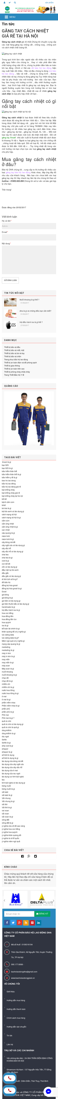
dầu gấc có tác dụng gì (11, 576)
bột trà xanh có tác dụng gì (13, 511)
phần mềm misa (8, 702)
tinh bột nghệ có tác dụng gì (13, 782)
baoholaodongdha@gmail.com (24, 971)
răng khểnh (6, 730)
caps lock (6, 536)
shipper (5, 748)
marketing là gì (8, 650)
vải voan (5, 813)
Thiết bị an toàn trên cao (14, 368)
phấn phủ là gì (8, 711)
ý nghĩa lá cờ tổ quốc (10, 838)
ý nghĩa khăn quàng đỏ (11, 835)
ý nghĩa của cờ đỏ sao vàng (13, 826)
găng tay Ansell (9, 137)
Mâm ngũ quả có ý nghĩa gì (13, 640)
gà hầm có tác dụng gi (11, 600)
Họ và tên (6, 220)
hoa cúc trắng (7, 613)
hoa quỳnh (6, 622)
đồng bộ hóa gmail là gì (12, 588)
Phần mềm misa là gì (10, 705)
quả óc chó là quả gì (10, 727)
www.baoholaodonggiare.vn (23, 978)
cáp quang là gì (8, 533)
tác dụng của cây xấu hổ (12, 767)
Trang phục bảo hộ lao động (16, 359)
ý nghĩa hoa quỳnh (9, 832)
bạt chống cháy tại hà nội (12, 496)
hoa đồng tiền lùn (9, 619)
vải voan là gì (7, 816)
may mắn (6, 659)
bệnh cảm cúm (8, 502)
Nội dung (6, 243)
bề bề (4, 499)
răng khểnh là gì (8, 733)
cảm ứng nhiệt (8, 523)
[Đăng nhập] (4, 2)
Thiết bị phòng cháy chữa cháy (17, 371)
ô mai (4, 696)
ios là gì (5, 625)
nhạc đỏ (5, 677)
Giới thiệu (11, 991)
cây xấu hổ (6, 548)
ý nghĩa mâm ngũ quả (11, 841)
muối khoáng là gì (9, 674)
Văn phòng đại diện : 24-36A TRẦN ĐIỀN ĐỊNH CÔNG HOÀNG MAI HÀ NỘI (29, 1059)
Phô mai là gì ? (8, 718)
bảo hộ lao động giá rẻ (11, 486)
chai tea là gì (7, 557)
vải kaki (5, 792)
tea (3, 779)
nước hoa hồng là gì (10, 693)
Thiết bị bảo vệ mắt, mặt (14, 350)
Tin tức (9, 1035)
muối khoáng (7, 671)
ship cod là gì (7, 745)
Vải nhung (6, 798)
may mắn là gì (8, 662)
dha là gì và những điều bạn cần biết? (35, 310)
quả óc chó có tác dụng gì (12, 724)
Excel (4, 591)
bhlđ (4, 505)
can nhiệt (6, 529)
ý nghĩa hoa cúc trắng (11, 829)
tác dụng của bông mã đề (12, 761)
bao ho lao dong (9, 480)
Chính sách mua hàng (16, 1018)
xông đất (5, 819)
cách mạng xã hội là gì (11, 517)
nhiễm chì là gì (8, 687)
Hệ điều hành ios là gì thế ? (31, 322)
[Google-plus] (29, 856)
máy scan (6, 665)
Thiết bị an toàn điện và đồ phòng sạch (20, 362)
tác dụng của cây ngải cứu (13, 764)
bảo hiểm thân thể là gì (11, 474)
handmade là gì (8, 607)
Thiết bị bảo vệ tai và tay (14, 353)
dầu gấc (5, 573)
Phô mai (5, 714)
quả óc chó (6, 721)
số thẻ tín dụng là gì (10, 758)
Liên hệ (10, 1044)
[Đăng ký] (9, 2)
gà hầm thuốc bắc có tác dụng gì (15, 603)
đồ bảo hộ (6, 582)
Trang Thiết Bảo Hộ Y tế (14, 374)
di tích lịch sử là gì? (10, 579)
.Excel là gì (6, 462)
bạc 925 (5, 465)
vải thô (4, 804)
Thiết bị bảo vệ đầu (12, 347)
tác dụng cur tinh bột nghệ (13, 776)
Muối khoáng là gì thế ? (29, 299)
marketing (6, 647)
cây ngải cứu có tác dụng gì (13, 545)
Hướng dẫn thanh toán (16, 1009)
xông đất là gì (7, 822)
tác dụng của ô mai (10, 770)
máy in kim (6, 653)
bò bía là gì (6, 508)
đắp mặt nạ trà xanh (10, 570)
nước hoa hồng (8, 690)
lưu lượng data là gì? (10, 637)
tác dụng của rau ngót (11, 773)
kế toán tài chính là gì (11, 628)
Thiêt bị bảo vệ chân (12, 356)
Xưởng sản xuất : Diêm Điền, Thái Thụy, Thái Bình (27, 1081)
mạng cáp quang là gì (11, 644)
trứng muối (6, 785)
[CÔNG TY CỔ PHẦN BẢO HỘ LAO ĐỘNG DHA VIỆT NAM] (29, 10)
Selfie (4, 739)
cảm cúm (5, 520)
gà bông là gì (7, 597)
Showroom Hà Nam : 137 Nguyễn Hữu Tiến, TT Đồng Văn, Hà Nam (29, 1070)
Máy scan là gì (8, 668)
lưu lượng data (8, 634)
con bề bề (6, 563)
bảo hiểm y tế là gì (9, 477)
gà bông (5, 594)
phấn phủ (6, 708)
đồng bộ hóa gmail (10, 585)
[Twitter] (35, 856)
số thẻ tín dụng (8, 755)
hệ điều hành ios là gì (11, 610)
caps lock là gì (8, 539)
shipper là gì (7, 752)
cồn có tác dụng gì (9, 566)
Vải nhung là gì (8, 801)
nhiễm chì (6, 684)
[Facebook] (22, 856)
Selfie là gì (6, 742)
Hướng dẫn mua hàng (16, 1000)
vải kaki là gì (7, 795)
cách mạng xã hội (9, 514)
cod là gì (5, 560)
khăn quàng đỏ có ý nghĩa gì (14, 631)
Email (5, 232)
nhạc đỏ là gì (7, 681)
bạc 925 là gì (7, 468)
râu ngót (5, 736)
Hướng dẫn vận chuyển (16, 1026)
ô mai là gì (6, 699)
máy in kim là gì (8, 656)
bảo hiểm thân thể (9, 471)
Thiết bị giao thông (12, 365)
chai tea (5, 554)
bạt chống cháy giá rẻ (11, 492)
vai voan (5, 810)
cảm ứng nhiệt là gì (10, 526)
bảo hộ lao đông (9, 483)
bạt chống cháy (8, 489)
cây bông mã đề (8, 542)
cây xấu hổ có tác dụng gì (12, 551)
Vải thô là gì (7, 807)
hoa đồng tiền (7, 616)
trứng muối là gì (8, 789)
